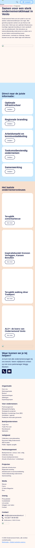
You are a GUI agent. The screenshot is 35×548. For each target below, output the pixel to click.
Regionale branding (16, 119)
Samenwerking (13, 167)
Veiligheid (6, 435)
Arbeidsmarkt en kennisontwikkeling (16, 135)
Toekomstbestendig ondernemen (16, 151)
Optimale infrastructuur (13, 103)
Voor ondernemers (9, 404)
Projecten (6, 464)
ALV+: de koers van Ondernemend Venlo (15, 330)
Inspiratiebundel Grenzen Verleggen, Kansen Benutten (17, 255)
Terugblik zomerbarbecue (13, 217)
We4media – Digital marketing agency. (14, 542)
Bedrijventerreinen (9, 422)
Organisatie (7, 386)
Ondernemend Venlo (6, 6)
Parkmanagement (9, 450)
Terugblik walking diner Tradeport (16, 293)
